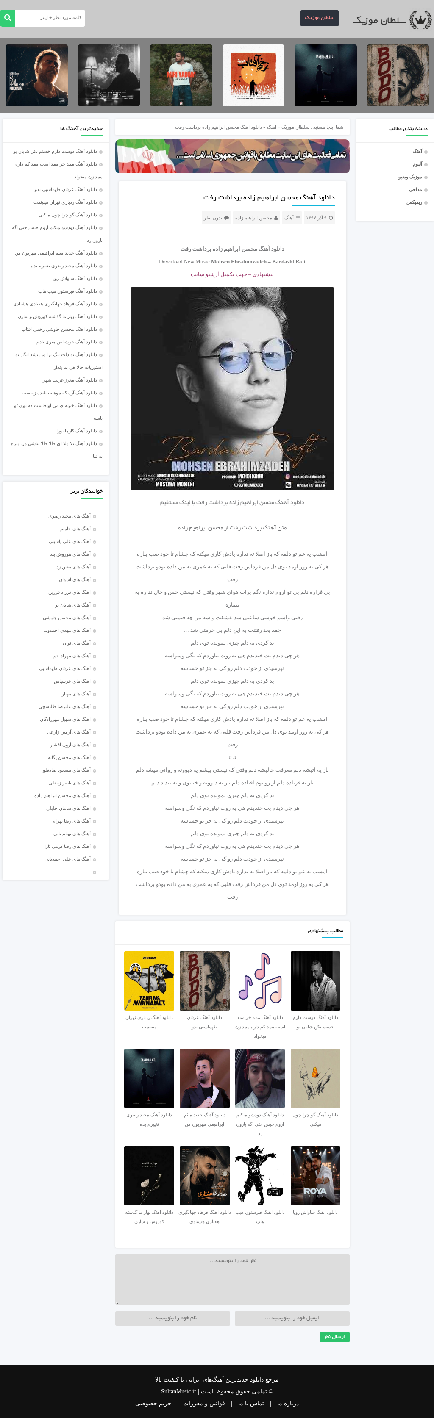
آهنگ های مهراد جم (72, 655)
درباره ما (288, 1403)
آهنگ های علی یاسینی (70, 541)
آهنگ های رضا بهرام (72, 820)
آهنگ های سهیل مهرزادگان (65, 719)
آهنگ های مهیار (76, 693)
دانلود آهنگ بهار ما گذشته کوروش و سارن (57, 316)
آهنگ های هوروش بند (70, 554)
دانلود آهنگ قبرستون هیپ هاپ (67, 291)
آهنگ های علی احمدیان (69, 858)
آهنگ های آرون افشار (70, 744)
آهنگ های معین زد (73, 566)
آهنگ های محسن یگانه (69, 757)
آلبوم (417, 163)
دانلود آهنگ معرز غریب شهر (70, 379)
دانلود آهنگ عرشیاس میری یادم (66, 341)
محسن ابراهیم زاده (253, 217)
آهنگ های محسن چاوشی (67, 617)
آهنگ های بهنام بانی (72, 833)
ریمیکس (414, 202)
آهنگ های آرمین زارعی (69, 731)
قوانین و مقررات (204, 1403)
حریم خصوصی (153, 1403)
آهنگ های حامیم (75, 528)
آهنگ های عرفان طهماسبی (65, 668)
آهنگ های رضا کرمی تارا (68, 846)
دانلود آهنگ (289, 503)
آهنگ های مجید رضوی (69, 515)
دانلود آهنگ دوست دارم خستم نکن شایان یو (55, 151)
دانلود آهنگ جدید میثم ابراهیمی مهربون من (56, 252)
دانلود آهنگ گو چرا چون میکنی (68, 214)
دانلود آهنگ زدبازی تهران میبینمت (65, 202)
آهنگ (417, 151)
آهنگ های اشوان (75, 579)
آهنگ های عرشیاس (72, 681)
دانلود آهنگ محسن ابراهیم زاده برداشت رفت (269, 198)
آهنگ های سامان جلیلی (68, 808)
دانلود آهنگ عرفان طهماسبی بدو (66, 189)
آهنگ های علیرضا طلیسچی (65, 706)
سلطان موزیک (319, 18)
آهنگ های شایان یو (73, 604)
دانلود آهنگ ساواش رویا (74, 278)
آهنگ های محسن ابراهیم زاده (62, 795)
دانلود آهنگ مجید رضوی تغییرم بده (64, 265)
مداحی (415, 189)
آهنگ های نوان (77, 642)
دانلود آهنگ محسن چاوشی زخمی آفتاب (59, 329)
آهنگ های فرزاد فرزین (69, 592)
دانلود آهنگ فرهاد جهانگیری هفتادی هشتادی (55, 303)
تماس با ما (251, 1403)
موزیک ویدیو (410, 176)
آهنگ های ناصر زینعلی (70, 782)
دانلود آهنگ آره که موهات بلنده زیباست (59, 392)
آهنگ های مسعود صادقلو (67, 770)
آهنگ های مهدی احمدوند (67, 630)
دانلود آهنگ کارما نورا (76, 430)
